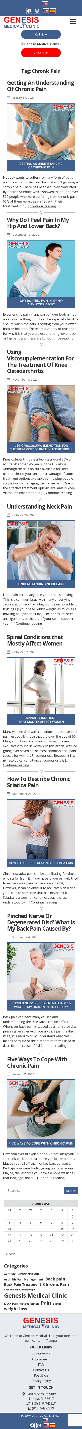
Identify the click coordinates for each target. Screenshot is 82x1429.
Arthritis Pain (28, 1274)
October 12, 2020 (24, 652)
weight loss (15, 1308)
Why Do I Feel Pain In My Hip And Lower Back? (38, 223)
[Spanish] (53, 11)
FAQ (41, 1364)
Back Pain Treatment (22, 1284)
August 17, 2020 (23, 1074)
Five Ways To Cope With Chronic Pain (37, 1062)
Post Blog (41, 1375)
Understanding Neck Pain (39, 506)
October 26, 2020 (24, 515)
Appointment (41, 1359)
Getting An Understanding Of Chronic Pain (40, 86)
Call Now (41, 34)
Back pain (55, 1279)
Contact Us (41, 53)
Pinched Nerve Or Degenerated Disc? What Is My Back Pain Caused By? (41, 922)
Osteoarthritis (29, 1303)
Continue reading (43, 206)
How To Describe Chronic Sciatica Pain (38, 782)
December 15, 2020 (25, 234)
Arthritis (10, 1274)
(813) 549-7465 (41, 1403)
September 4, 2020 (25, 937)
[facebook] (29, 11)
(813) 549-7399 (42, 1408)
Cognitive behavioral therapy (19, 1289)
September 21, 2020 (26, 794)
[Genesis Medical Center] (41, 44)
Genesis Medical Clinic (35, 1295)
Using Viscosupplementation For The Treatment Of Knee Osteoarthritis (40, 361)
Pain (46, 1302)
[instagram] (37, 11)
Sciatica (57, 1303)
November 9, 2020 (25, 379)
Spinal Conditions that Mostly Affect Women (35, 640)
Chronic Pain (56, 1284)
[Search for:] (40, 1190)
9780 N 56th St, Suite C (43, 1394)
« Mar (10, 1253)
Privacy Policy (41, 1381)
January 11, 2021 (23, 97)
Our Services (41, 1354)
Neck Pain (11, 1303)
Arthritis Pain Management (23, 1279)
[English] (45, 4)
